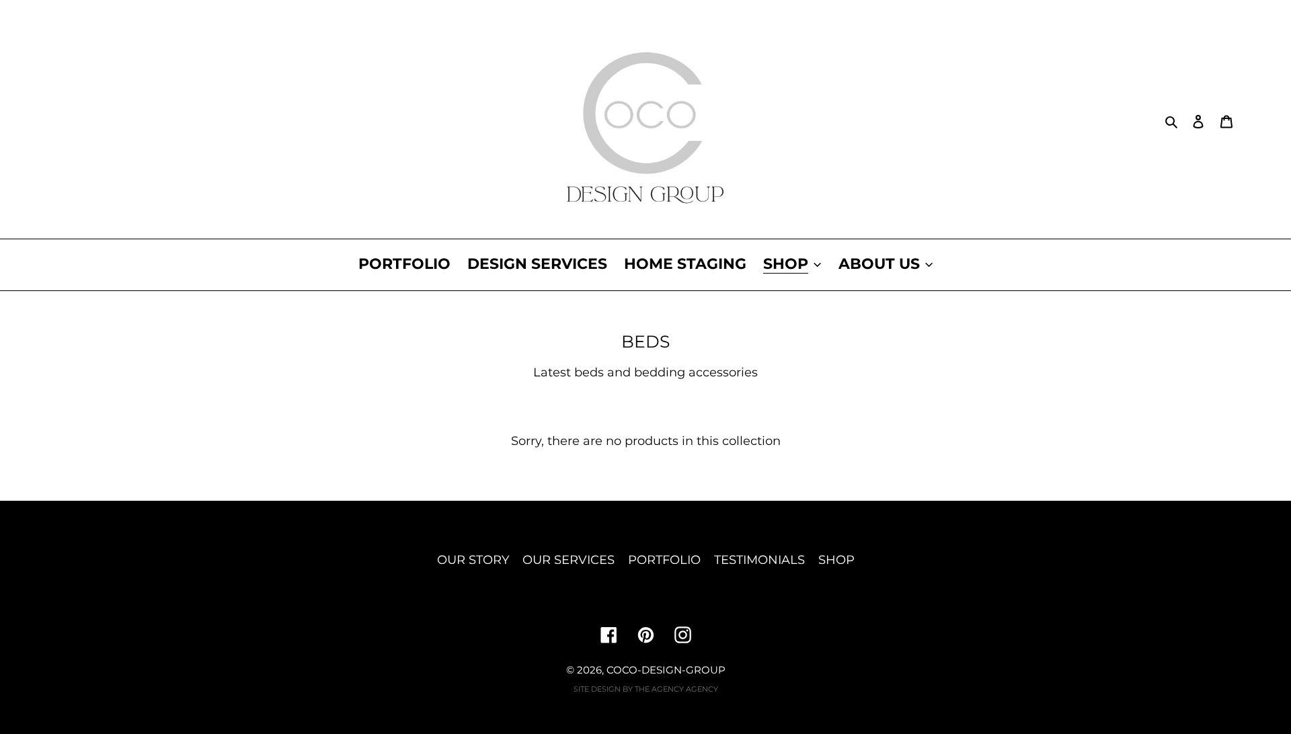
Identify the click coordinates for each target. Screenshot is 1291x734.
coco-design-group (666, 669)
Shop (836, 560)
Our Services (568, 560)
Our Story (473, 560)
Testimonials (759, 560)
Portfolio (664, 560)
